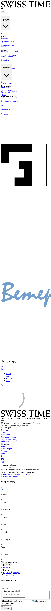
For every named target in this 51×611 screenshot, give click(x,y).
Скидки (9, 378)
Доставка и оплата (9, 437)
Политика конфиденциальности (15, 474)
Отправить (6, 609)
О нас (3, 432)
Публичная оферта (9, 477)
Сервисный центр (9, 439)
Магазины (5, 442)
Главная (4, 430)
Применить (6, 565)
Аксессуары (11, 376)
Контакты (5, 435)
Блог (8, 381)
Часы (8, 374)
